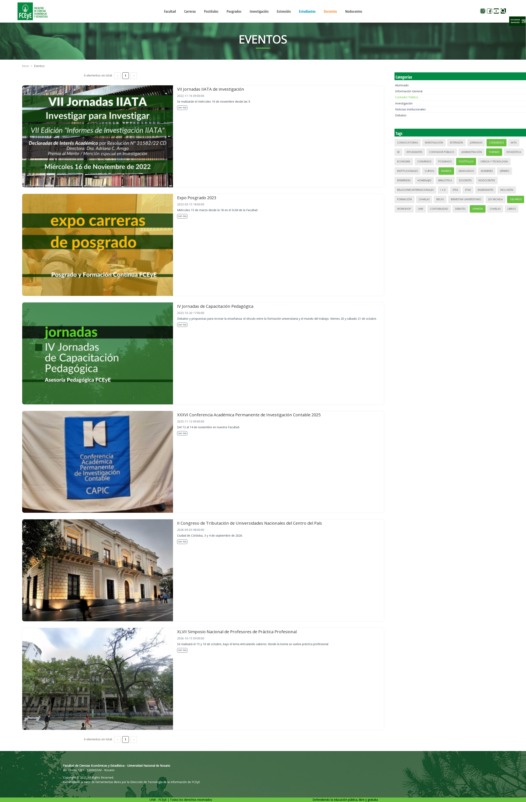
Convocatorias (407, 142)
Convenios (424, 161)
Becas (440, 199)
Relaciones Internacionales (415, 190)
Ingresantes (485, 190)
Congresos (496, 142)
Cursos (429, 171)
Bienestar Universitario (466, 199)
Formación (404, 199)
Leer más (182, 107)
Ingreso (446, 171)
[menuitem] (170, 11)
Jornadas (476, 142)
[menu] (263, 11)
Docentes (465, 180)
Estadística (513, 152)
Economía (403, 161)
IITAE (468, 190)
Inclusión (506, 190)
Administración (471, 152)
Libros (512, 209)
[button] (517, 21)
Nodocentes (487, 180)
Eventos (39, 66)
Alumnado (402, 85)
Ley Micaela (495, 199)
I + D (443, 190)
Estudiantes (414, 152)
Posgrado (445, 161)
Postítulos (466, 161)
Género (504, 171)
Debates (400, 115)
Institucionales (407, 171)
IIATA (514, 142)
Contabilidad (439, 209)
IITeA (455, 190)
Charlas (424, 199)
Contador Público (406, 97)
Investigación (404, 103)
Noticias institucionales (410, 109)
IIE (398, 152)
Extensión (456, 142)
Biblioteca (445, 180)
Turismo (494, 152)
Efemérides (404, 180)
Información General (408, 91)
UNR (420, 209)
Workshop (404, 209)
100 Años (515, 199)
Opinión (477, 209)
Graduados (466, 171)
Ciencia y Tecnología (494, 161)
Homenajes (424, 180)
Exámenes (487, 171)
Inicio (25, 66)
